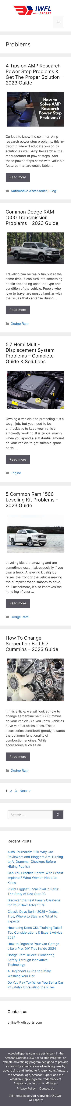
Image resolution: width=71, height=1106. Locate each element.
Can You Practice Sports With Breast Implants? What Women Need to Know (35, 878)
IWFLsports (35, 1100)
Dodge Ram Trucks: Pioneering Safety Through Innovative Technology (31, 960)
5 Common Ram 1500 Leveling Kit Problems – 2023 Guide (32, 499)
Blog (52, 191)
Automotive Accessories (29, 191)
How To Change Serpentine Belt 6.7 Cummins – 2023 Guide (32, 643)
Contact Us (46, 1088)
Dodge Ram (20, 323)
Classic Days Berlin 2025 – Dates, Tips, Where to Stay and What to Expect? (33, 916)
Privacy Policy (26, 1088)
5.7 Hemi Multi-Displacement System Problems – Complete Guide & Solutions (30, 353)
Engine (16, 473)
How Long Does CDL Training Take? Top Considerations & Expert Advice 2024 (35, 932)
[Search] (58, 815)
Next (25, 791)
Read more (17, 177)
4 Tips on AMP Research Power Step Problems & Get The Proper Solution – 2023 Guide (35, 74)
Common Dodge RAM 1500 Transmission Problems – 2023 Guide (32, 217)
